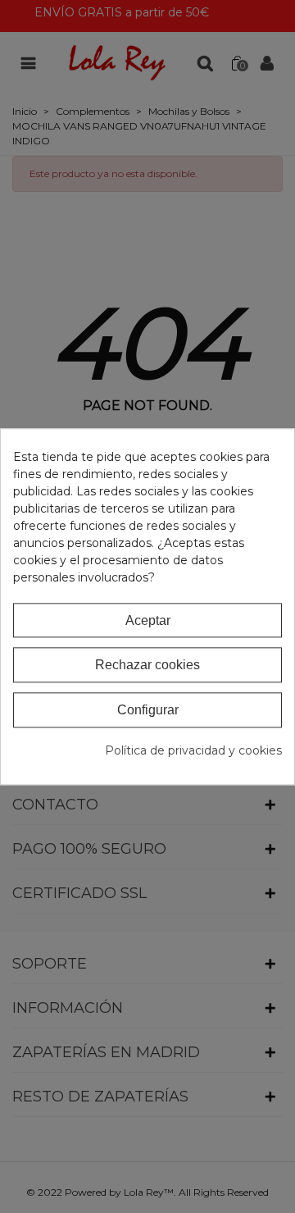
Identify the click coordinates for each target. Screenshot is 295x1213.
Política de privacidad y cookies (193, 750)
